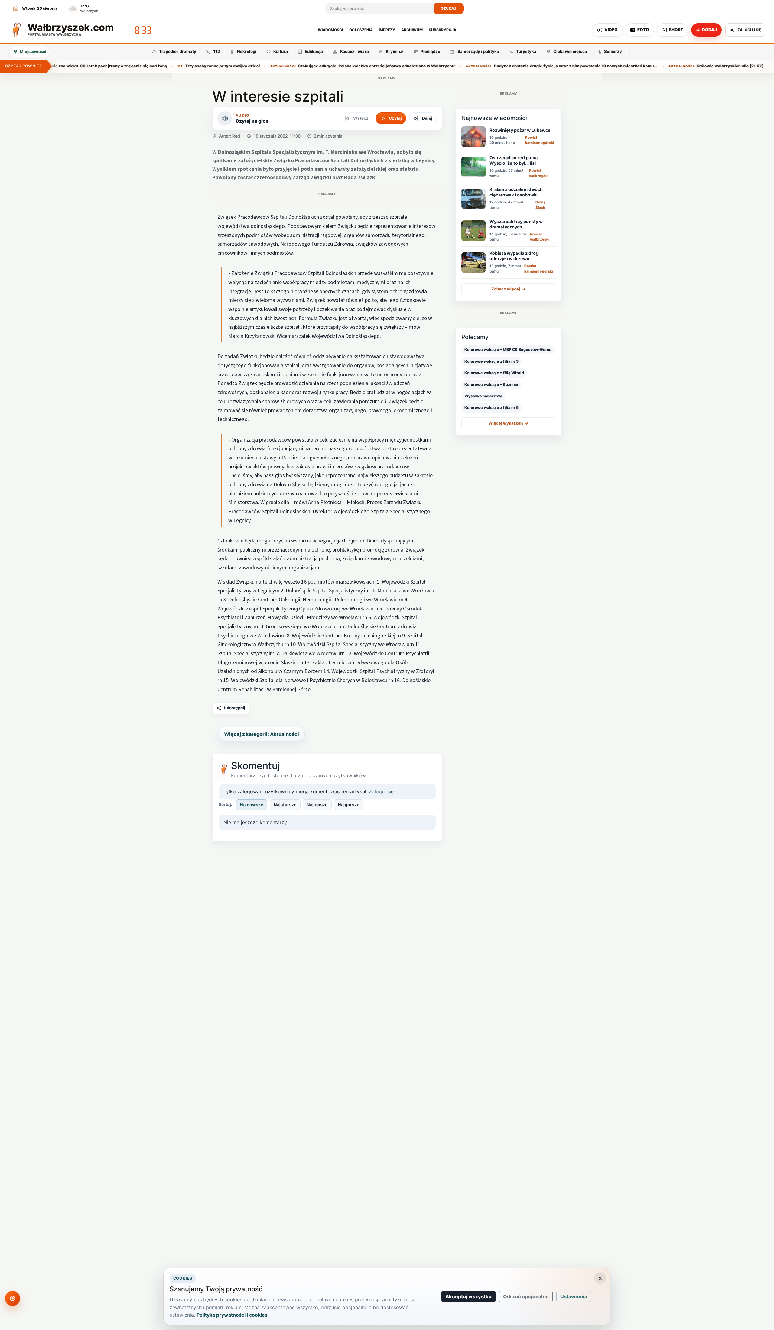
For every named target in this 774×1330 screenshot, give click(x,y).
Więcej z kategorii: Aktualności (261, 734)
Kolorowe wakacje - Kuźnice (491, 384)
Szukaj (449, 8)
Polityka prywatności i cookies (232, 1315)
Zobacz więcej (508, 289)
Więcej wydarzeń (508, 423)
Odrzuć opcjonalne (526, 1296)
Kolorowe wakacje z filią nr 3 (491, 361)
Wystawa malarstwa (483, 396)
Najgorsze (348, 804)
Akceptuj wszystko (468, 1296)
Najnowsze (251, 804)
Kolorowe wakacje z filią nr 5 (491, 408)
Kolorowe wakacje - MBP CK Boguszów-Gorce (507, 350)
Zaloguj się (381, 791)
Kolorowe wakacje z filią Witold (494, 373)
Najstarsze (285, 804)
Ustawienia (573, 1296)
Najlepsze (317, 804)
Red (236, 136)
